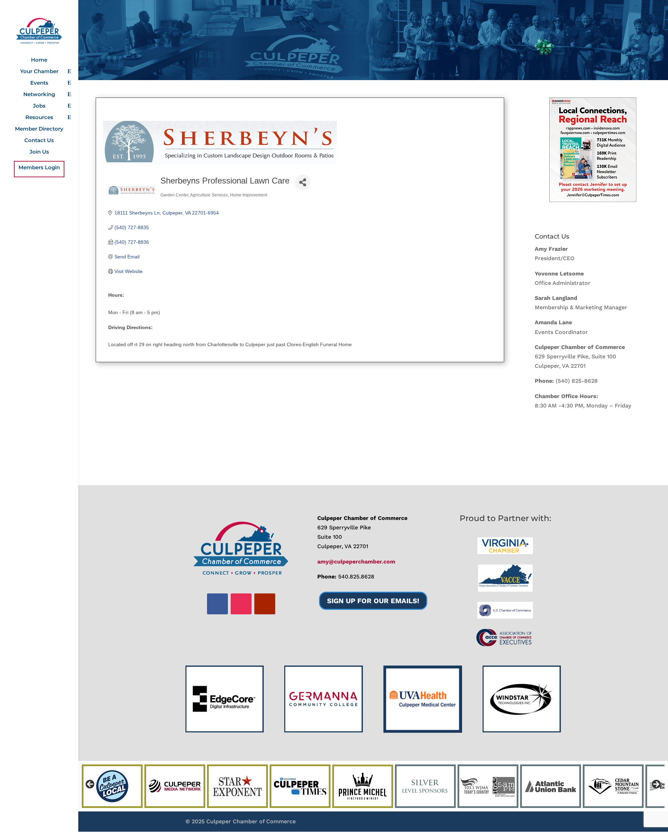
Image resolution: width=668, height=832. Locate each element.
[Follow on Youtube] (264, 603)
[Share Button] (302, 182)
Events (39, 83)
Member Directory (39, 129)
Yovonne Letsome (559, 273)
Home (39, 60)
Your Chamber (39, 72)
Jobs (39, 106)
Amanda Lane (553, 322)
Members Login (39, 168)
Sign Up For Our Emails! (373, 601)
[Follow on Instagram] (241, 603)
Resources (39, 117)
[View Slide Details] (592, 150)
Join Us (39, 152)
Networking (39, 95)
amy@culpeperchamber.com (356, 561)
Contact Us (39, 140)
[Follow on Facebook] (217, 603)
